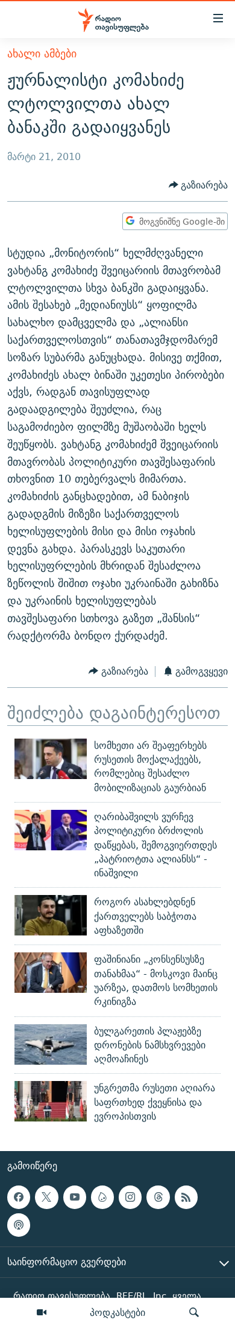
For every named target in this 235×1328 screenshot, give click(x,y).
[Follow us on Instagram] (130, 1197)
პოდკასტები (117, 1312)
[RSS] (186, 1197)
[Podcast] (18, 1225)
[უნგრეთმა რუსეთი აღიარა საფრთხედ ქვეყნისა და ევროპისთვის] (50, 1101)
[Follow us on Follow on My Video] (102, 1197)
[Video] (42, 1313)
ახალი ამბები (42, 53)
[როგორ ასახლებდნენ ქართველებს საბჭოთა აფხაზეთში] (50, 915)
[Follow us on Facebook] (18, 1197)
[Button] (198, 185)
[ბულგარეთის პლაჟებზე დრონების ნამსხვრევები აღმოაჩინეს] (50, 1044)
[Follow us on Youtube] (74, 1197)
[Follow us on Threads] (157, 1197)
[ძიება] (194, 1313)
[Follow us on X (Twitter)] (46, 1197)
